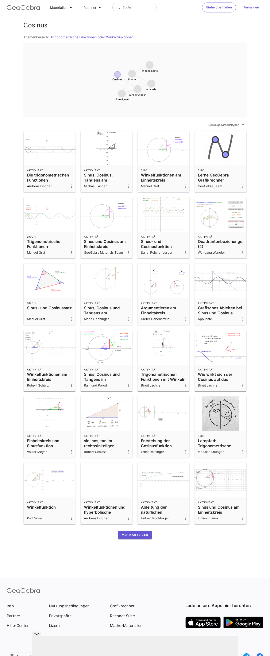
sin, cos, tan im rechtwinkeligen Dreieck (99, 445)
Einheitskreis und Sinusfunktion (43, 443)
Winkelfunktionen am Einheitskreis (161, 177)
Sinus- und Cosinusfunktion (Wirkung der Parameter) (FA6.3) (159, 249)
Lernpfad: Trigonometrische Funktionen (214, 445)
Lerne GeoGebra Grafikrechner (213, 177)
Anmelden (251, 7)
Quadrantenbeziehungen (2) (221, 244)
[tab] (61, 7)
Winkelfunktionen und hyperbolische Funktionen (105, 512)
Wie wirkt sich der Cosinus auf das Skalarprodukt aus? (216, 379)
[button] (135, 535)
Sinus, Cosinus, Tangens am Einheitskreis (98, 180)
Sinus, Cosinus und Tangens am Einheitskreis (102, 313)
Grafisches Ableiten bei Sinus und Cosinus (220, 310)
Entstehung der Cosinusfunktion (156, 443)
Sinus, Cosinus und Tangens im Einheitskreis (102, 379)
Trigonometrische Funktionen (43, 244)
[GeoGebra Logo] (23, 7)
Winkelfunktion (41, 507)
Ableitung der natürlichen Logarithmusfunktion (160, 512)
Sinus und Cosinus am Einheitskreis (105, 244)
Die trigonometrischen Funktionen (48, 177)
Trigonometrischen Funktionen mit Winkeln (163, 377)
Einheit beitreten (219, 7)
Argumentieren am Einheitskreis (158, 310)
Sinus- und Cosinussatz (49, 308)
